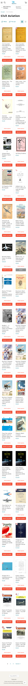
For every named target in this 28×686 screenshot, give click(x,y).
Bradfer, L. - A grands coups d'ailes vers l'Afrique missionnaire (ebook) (7, 328)
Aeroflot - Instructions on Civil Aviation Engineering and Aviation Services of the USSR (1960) (21, 119)
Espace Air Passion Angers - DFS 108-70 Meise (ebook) (21, 644)
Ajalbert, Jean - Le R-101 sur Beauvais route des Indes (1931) (21, 188)
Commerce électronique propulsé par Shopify (14, 683)
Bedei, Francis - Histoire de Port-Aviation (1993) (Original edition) (20, 223)
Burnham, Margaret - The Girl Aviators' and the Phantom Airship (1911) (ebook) (21, 328)
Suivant (18, 664)
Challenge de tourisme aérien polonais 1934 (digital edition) (20, 400)
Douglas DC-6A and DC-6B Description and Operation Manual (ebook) (20, 543)
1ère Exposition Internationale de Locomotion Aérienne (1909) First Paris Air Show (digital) (7, 47)
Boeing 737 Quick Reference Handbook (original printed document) (7, 293)
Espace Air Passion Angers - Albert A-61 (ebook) (7, 611)
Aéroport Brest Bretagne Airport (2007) (6, 155)
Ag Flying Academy (21, 153)
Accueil (3, 12)
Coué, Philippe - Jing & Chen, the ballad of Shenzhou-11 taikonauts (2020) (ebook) (6, 471)
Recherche (14, 679)
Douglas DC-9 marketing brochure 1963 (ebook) (7, 577)
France (13, 676)
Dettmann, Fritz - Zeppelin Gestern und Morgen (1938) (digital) (7, 542)
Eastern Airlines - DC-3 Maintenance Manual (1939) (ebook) (21, 578)
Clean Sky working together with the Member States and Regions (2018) (7, 436)
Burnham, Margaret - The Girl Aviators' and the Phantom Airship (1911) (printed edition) (7, 364)
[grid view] (22, 21)
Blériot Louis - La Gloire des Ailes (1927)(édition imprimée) (20, 259)
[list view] (25, 21)
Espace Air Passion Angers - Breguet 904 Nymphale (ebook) (7, 645)
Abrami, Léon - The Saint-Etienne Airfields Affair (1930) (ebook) (7, 84)
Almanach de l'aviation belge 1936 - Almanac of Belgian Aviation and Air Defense (7, 224)
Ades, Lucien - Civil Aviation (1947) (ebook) (21, 83)
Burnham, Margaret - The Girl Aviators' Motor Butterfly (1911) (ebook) (21, 364)
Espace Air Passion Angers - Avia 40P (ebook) (21, 611)
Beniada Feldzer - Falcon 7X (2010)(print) (6, 258)
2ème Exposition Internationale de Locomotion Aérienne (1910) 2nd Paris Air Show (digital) (21, 47)
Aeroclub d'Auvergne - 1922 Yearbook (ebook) (7, 117)
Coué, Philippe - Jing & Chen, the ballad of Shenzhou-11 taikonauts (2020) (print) (20, 471)
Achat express (7, 56)
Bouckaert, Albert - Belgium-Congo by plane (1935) (20, 292)
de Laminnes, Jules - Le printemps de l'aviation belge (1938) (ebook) (20, 507)
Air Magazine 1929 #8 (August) (7, 187)
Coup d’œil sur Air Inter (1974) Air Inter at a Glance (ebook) (6, 507)
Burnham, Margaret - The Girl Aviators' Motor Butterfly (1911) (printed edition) (7, 400)
